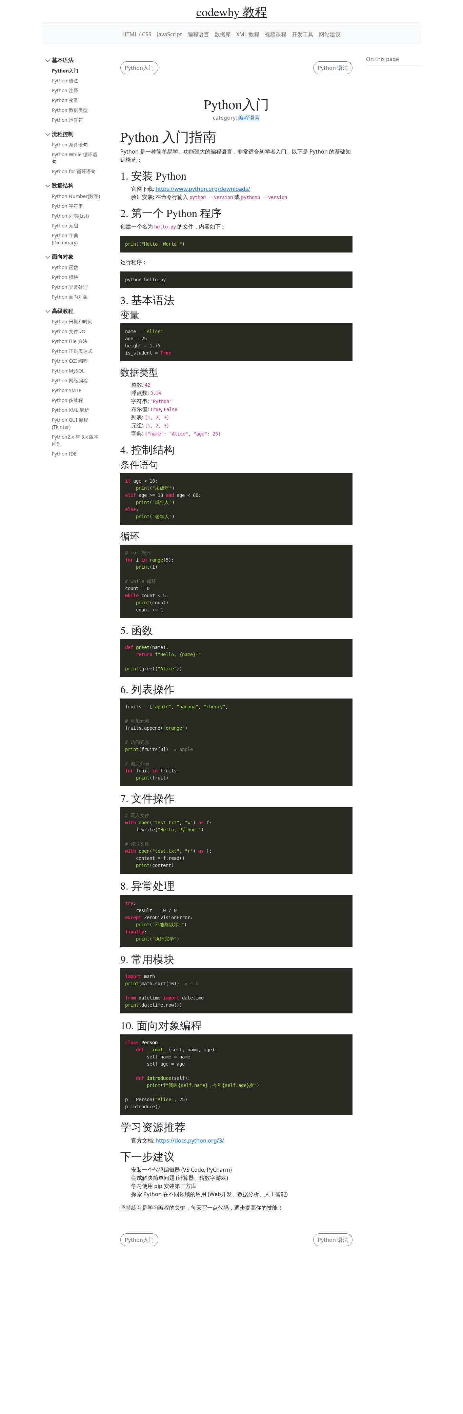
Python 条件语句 (70, 144)
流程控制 (63, 134)
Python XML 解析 (70, 410)
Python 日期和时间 (72, 321)
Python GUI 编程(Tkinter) (70, 423)
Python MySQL (68, 370)
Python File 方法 (69, 341)
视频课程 (275, 34)
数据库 (223, 34)
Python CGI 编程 (70, 361)
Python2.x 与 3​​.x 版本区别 (75, 440)
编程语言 (198, 34)
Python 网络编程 (70, 380)
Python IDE (64, 453)
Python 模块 (65, 277)
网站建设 (330, 34)
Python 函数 (65, 267)
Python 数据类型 (70, 110)
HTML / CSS (137, 34)
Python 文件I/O (68, 331)
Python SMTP (66, 390)
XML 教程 (247, 34)
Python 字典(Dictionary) (65, 239)
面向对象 (63, 256)
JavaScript (169, 34)
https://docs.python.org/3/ (190, 1140)
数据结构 (63, 185)
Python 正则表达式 (72, 351)
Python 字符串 (67, 206)
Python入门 (65, 70)
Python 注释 (65, 90)
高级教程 (63, 311)
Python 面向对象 (70, 297)
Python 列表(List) (70, 216)
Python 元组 (65, 225)
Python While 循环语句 (74, 158)
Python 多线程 (67, 400)
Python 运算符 (67, 120)
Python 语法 (65, 80)
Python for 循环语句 (74, 171)
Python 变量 (65, 100)
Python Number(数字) (76, 196)
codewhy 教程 (231, 11)
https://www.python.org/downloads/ (203, 189)
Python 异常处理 (70, 287)
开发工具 (303, 34)
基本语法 (63, 60)
